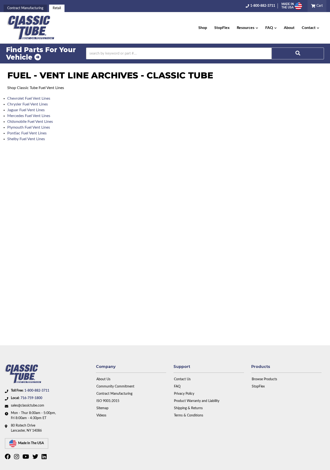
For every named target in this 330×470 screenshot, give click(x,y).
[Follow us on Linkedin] (45, 457)
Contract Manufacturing (25, 8)
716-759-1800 (31, 398)
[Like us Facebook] (8, 457)
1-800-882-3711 (36, 390)
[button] (247, 28)
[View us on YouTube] (26, 457)
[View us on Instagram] (17, 457)
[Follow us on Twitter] (35, 457)
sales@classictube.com (27, 405)
